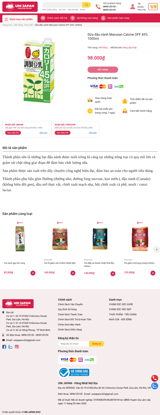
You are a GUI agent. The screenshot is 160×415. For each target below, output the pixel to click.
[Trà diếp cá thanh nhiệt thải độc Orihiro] (100, 238)
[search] (86, 5)
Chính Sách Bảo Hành (69, 324)
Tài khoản (141, 5)
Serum (82, 10)
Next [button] (156, 249)
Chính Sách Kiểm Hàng (70, 329)
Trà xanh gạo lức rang (14, 263)
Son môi (62, 10)
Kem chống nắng (49, 10)
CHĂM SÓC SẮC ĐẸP (120, 309)
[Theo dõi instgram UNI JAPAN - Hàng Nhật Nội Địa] (17, 346)
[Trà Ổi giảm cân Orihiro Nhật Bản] (60, 238)
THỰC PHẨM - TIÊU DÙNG (123, 314)
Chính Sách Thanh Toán (70, 314)
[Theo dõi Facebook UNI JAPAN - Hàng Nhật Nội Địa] (4, 346)
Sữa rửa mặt (73, 10)
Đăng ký (96, 343)
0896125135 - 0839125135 (110, 8)
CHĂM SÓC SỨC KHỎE (121, 304)
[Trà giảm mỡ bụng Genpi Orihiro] (140, 238)
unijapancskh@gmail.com (26, 340)
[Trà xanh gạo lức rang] (20, 238)
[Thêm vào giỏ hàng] (33, 273)
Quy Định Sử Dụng (67, 309)
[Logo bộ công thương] (73, 372)
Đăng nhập (142, 10)
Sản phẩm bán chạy (118, 18)
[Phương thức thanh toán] (107, 86)
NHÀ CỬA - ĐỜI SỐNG (120, 319)
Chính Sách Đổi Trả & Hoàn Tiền (74, 319)
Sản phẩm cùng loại (17, 214)
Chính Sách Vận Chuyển (70, 304)
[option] (40, 70)
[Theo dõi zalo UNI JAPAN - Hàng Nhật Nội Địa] (10, 346)
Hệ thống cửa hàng (87, 18)
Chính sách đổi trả (57, 18)
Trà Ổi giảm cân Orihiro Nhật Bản (60, 263)
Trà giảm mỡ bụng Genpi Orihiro (139, 263)
